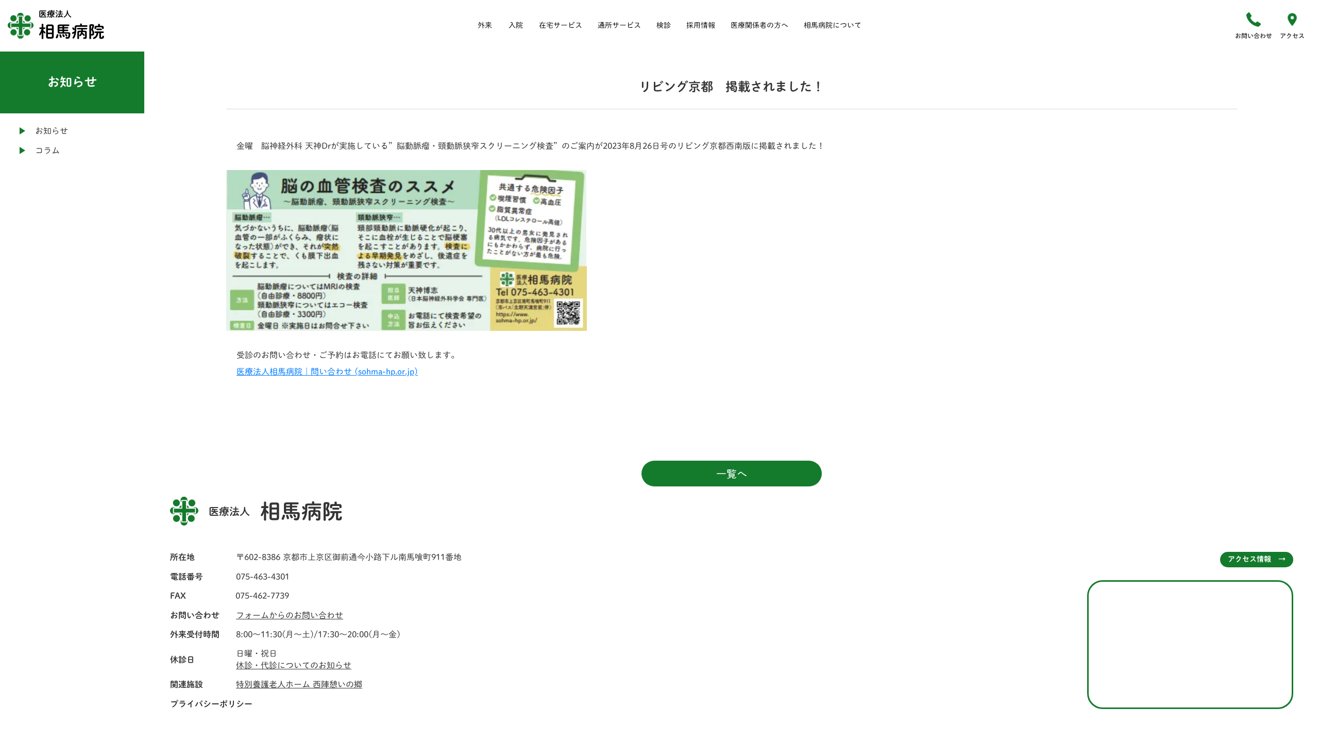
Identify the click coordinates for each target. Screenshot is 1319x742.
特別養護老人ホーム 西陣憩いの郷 (299, 684)
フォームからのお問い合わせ (289, 615)
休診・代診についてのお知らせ (293, 665)
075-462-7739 (262, 596)
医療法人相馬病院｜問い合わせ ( (297, 371)
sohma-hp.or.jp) (388, 371)
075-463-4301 (263, 576)
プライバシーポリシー (211, 704)
